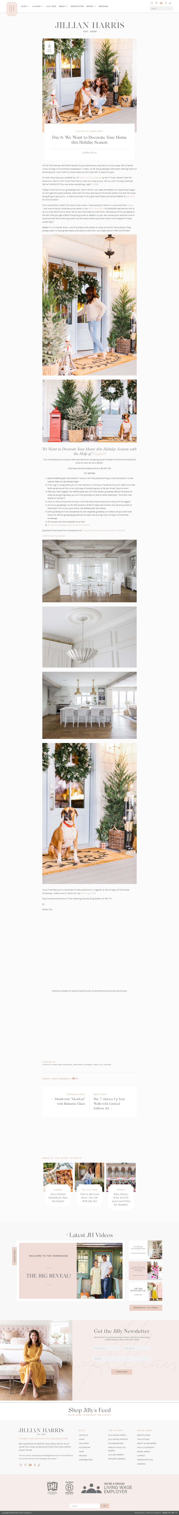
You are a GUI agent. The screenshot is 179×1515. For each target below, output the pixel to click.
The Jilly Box (89, 1190)
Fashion (83, 1456)
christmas (78, 1065)
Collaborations (116, 1443)
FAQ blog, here (88, 893)
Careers (141, 1464)
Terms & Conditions (154, 1513)
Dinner (58, 1190)
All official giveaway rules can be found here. (69, 525)
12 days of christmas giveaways (57, 1065)
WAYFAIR (130, 196)
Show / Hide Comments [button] (66, 1079)
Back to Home (143, 1435)
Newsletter (77, 6)
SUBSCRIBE (122, 1372)
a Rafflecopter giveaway (53, 536)
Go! (105, 1506)
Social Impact (143, 1452)
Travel (120, 1190)
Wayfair (98, 453)
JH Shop (36, 6)
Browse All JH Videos (146, 1308)
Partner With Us (145, 1460)
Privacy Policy (140, 1513)
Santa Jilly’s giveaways (90, 177)
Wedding (103, 6)
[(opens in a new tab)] (71, 1270)
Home (82, 1439)
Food (81, 1452)
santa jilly (98, 1065)
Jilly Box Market (116, 1455)
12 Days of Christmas (89, 131)
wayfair (107, 1065)
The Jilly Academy (145, 1447)
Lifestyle (83, 1435)
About (62, 6)
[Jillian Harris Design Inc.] (89, 25)
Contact (141, 1456)
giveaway (88, 1065)
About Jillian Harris (146, 1443)
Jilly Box (52, 8)
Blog (24, 6)
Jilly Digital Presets (118, 1439)
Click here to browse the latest (89, 1415)
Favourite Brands (116, 1459)
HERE (94, 184)
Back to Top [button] (169, 1513)
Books (89, 6)
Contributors (86, 1460)
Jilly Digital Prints (117, 1435)
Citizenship (84, 1447)
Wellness (84, 1443)
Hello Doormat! (95, 208)
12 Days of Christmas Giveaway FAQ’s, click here (103, 530)
